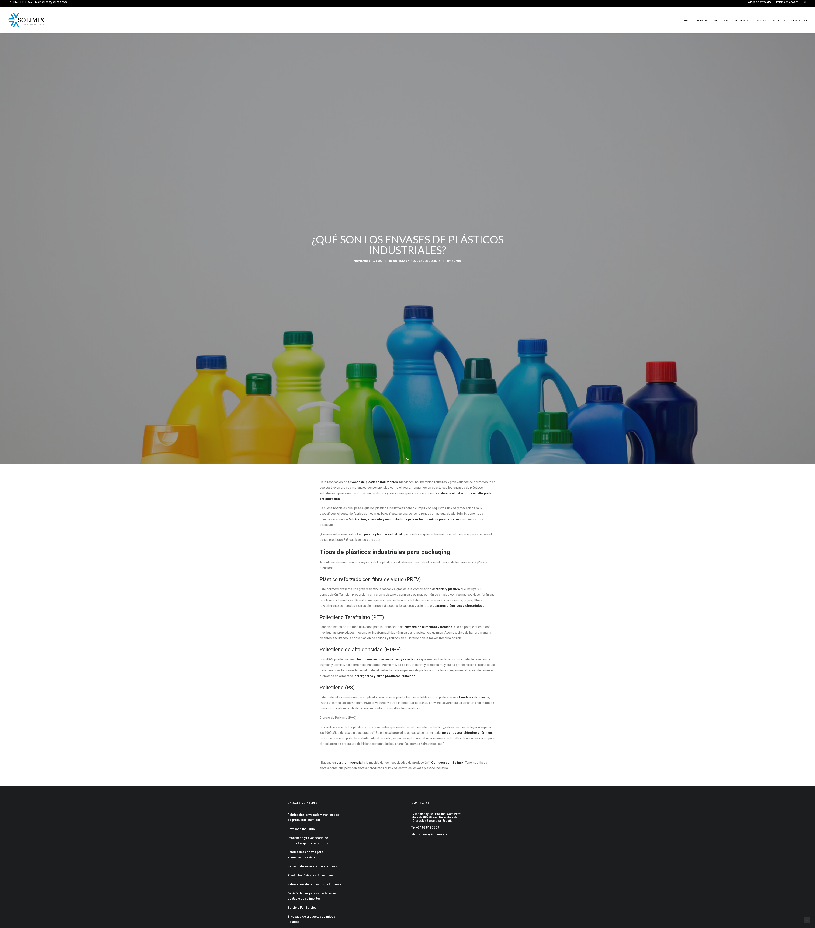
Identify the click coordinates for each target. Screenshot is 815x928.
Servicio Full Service (302, 907)
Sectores (741, 20)
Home (685, 20)
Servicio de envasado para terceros (313, 866)
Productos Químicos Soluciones (310, 875)
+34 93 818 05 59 (23, 2)
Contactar (799, 20)
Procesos (721, 20)
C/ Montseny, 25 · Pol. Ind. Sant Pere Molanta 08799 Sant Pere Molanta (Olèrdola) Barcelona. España (436, 817)
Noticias (779, 20)
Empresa (702, 20)
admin (456, 261)
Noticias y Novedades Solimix (417, 261)
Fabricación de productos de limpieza (314, 884)
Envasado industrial (302, 829)
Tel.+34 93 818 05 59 (425, 827)
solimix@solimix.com (54, 2)
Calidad (760, 20)
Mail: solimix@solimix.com (430, 834)
